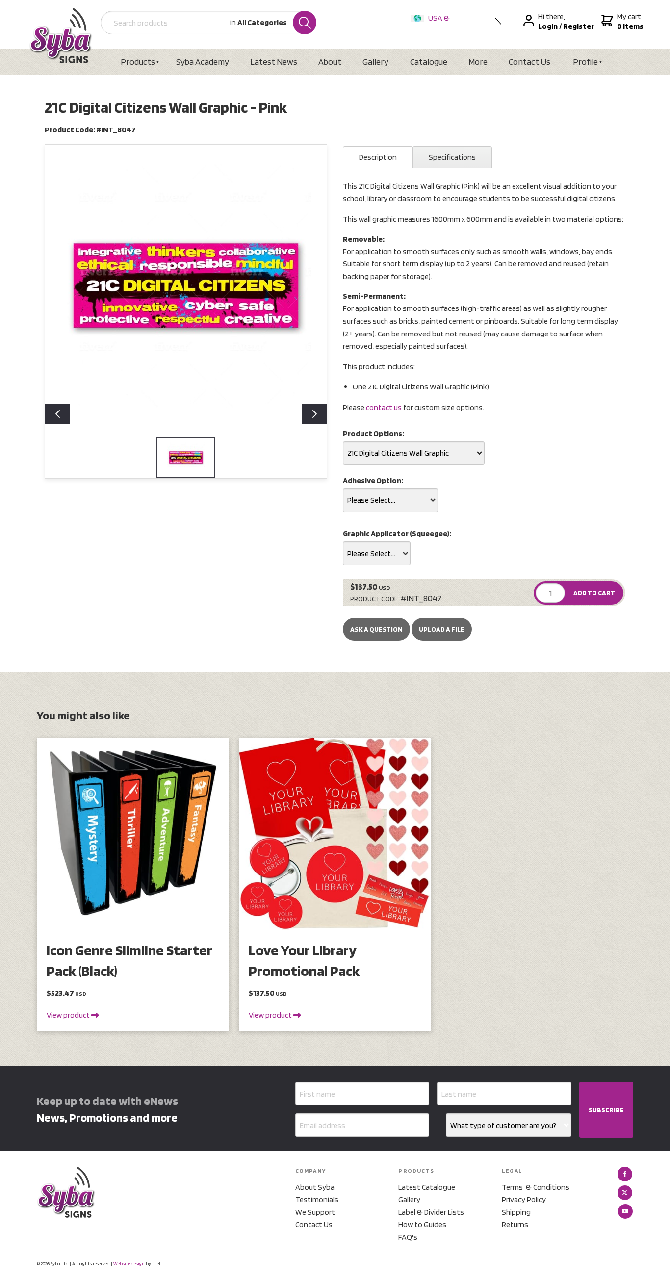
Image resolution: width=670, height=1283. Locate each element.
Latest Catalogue (426, 1187)
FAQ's (407, 1237)
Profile (585, 61)
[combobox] (414, 453)
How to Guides (422, 1224)
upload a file (441, 629)
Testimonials (316, 1199)
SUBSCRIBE (606, 1110)
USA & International (432, 24)
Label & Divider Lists (431, 1212)
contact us (384, 407)
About (329, 61)
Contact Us (529, 61)
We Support (315, 1212)
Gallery (375, 61)
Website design (129, 1263)
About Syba (315, 1187)
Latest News (273, 61)
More (478, 61)
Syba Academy (202, 61)
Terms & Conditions (535, 1187)
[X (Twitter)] (625, 1192)
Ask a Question (376, 629)
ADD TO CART (594, 593)
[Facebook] (625, 1174)
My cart (629, 21)
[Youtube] (625, 1211)
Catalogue (428, 61)
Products (138, 61)
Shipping (516, 1212)
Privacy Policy (524, 1199)
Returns (515, 1224)
